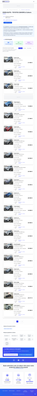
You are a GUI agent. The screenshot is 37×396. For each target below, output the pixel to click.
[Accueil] (7, 9)
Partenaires (18, 390)
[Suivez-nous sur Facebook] (18, 360)
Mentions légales (12, 390)
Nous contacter (5, 390)
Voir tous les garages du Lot (11, 354)
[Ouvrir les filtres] (35, 394)
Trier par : (24, 48)
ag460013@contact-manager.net (11, 20)
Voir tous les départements (26, 354)
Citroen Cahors (22, 339)
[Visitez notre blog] (14, 360)
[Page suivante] (22, 321)
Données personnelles (25, 391)
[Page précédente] (15, 321)
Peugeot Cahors (22, 336)
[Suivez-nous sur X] (23, 360)
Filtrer (21, 48)
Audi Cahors (15, 335)
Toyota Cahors (7, 339)
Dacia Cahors (30, 339)
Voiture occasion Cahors (8, 328)
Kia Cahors (7, 335)
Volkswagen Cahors (15, 339)
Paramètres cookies (32, 391)
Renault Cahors (30, 336)
